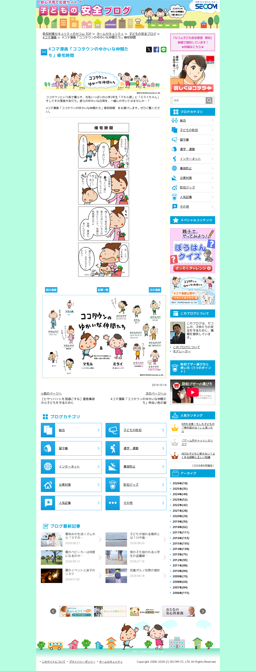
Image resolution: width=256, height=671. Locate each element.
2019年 (180, 521)
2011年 (180, 565)
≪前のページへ (51, 393)
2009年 (180, 576)
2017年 (181, 532)
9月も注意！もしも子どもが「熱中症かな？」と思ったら (198, 427)
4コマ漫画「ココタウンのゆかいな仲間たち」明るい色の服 (138, 400)
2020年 (180, 516)
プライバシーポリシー (82, 661)
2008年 (180, 582)
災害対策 (65, 485)
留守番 (63, 448)
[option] (77, 611)
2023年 (180, 499)
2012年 (180, 560)
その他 (128, 503)
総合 (62, 430)
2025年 (180, 488)
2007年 (180, 587)
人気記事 (65, 503)
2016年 (181, 538)
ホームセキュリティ (110, 34)
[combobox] (189, 100)
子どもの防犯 (132, 430)
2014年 (181, 549)
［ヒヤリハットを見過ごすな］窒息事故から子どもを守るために (68, 400)
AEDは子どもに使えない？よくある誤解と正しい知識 (198, 455)
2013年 (180, 554)
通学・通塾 (131, 448)
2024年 (180, 494)
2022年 (180, 505)
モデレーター (182, 351)
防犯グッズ (131, 485)
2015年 (181, 543)
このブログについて (186, 347)
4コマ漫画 (50, 37)
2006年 (181, 593)
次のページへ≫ (156, 393)
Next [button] (203, 611)
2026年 (180, 483)
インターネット (69, 466)
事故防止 (129, 466)
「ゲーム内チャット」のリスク (197, 442)
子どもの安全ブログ (142, 34)
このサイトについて (53, 661)
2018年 (180, 527)
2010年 (180, 571)
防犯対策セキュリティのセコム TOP (67, 34)
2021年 (180, 510)
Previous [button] (53, 611)
